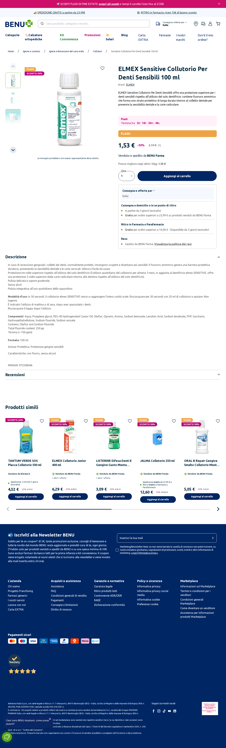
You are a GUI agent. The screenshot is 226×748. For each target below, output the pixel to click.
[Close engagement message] (50, 719)
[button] (7, 737)
